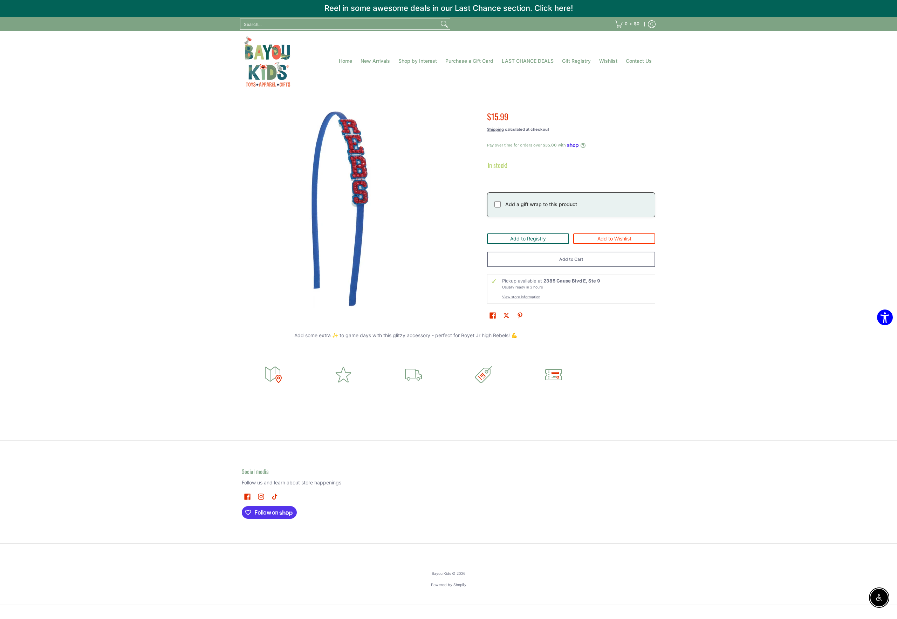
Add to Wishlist (614, 239)
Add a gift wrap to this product (541, 204)
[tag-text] (483, 375)
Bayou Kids (441, 573)
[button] (493, 315)
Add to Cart (571, 259)
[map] (273, 375)
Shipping (495, 129)
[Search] (444, 24)
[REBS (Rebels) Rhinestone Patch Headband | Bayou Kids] (268, 61)
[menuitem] (627, 24)
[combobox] (339, 24)
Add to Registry (528, 239)
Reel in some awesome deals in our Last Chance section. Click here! (448, 8)
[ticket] (553, 375)
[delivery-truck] (413, 375)
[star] (343, 375)
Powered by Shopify (448, 585)
